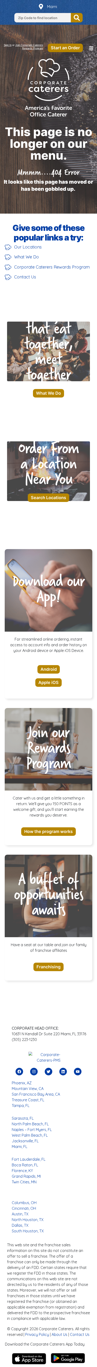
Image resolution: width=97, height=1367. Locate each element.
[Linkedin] (63, 1071)
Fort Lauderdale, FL (28, 1159)
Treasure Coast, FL (28, 1100)
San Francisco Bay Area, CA (36, 1094)
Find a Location (77, 17)
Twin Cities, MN (24, 1182)
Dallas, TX (20, 1225)
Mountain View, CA (28, 1088)
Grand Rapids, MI (26, 1176)
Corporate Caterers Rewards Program (52, 267)
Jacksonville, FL (25, 1141)
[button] (91, 48)
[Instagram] (34, 1071)
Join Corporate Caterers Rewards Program (29, 47)
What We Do (26, 257)
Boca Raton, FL (25, 1165)
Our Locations (28, 247)
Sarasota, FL (23, 1118)
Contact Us (25, 277)
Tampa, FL (20, 1105)
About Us (59, 1334)
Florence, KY (22, 1170)
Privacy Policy (37, 1334)
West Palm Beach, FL (30, 1135)
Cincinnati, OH (24, 1208)
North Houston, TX (28, 1219)
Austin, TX (20, 1214)
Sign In (8, 45)
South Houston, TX (28, 1231)
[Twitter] (48, 1071)
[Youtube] (77, 1071)
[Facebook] (19, 1071)
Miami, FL (19, 1146)
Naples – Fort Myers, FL (32, 1129)
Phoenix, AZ (22, 1083)
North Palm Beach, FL (30, 1124)
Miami (52, 6)
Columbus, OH (24, 1202)
